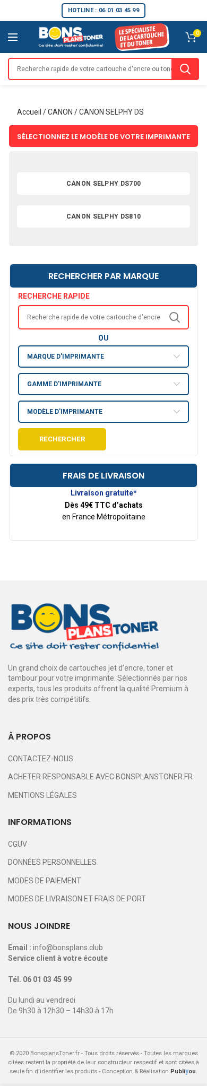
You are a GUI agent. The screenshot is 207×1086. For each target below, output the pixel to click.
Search (185, 69)
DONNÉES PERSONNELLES (52, 862)
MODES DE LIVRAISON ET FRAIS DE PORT (77, 898)
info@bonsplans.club (68, 947)
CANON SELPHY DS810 (103, 216)
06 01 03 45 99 (47, 979)
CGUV (17, 844)
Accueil (29, 112)
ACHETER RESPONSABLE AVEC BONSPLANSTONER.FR (100, 776)
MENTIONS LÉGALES (42, 795)
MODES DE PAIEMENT (44, 880)
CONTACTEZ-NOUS (40, 758)
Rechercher (62, 439)
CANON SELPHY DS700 (103, 183)
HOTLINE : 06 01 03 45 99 (103, 10)
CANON (60, 112)
